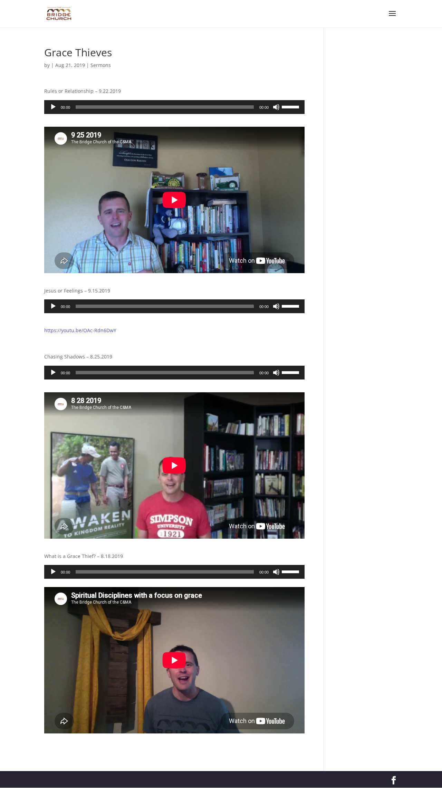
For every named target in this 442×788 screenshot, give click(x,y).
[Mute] (276, 107)
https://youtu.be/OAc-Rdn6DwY (80, 330)
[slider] (291, 106)
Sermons (100, 65)
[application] (174, 107)
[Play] (53, 107)
